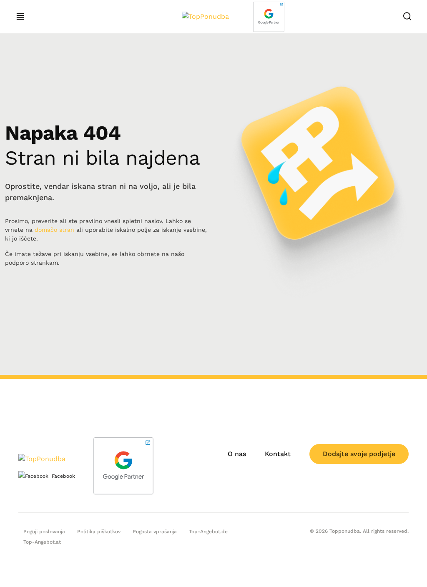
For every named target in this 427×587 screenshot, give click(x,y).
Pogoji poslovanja (44, 531)
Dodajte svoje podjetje (359, 454)
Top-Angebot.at (42, 542)
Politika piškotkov (99, 531)
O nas (237, 454)
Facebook (63, 476)
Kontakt (278, 454)
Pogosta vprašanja (155, 531)
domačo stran (54, 229)
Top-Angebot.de (208, 531)
